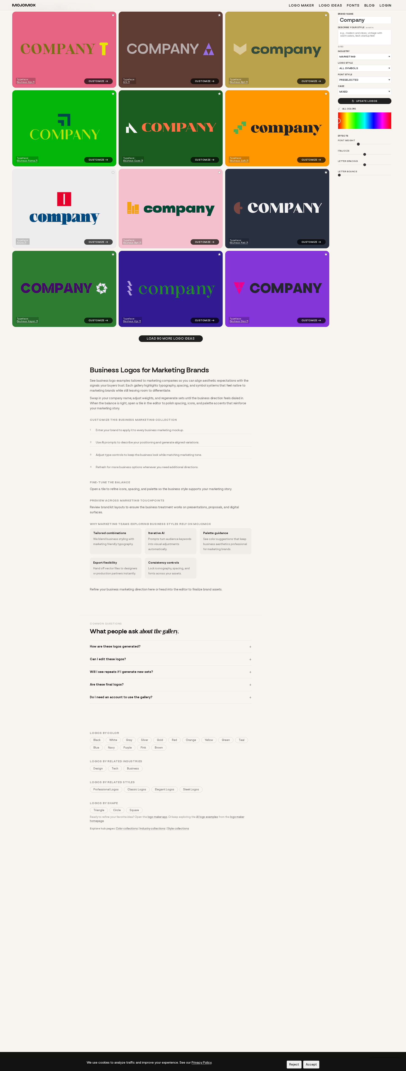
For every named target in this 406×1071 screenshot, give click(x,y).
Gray (129, 740)
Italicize (343, 151)
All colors (349, 108)
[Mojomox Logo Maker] (24, 6)
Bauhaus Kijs (24, 82)
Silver (144, 740)
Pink (143, 747)
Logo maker (301, 5)
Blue (96, 747)
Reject (294, 1064)
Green (226, 740)
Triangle (98, 810)
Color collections (127, 828)
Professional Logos (106, 789)
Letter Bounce (347, 172)
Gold (160, 740)
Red (174, 740)
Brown (159, 747)
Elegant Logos (164, 789)
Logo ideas (330, 5)
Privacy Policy (201, 1062)
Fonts (353, 5)
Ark (125, 82)
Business (133, 768)
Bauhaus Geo (238, 321)
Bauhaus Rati (238, 242)
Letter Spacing (348, 161)
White (113, 740)
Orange (191, 740)
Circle (117, 810)
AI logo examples (207, 816)
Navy (111, 747)
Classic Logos (137, 789)
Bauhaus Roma (26, 160)
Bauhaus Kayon (26, 321)
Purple (127, 747)
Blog (369, 5)
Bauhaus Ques (132, 160)
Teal (241, 740)
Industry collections (152, 828)
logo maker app (157, 816)
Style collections (178, 828)
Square (134, 810)
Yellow (209, 740)
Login (385, 5)
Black (96, 740)
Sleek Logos (191, 789)
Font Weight (346, 140)
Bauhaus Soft (238, 160)
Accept (311, 1064)
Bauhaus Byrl (237, 82)
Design (98, 768)
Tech (115, 768)
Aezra (20, 242)
